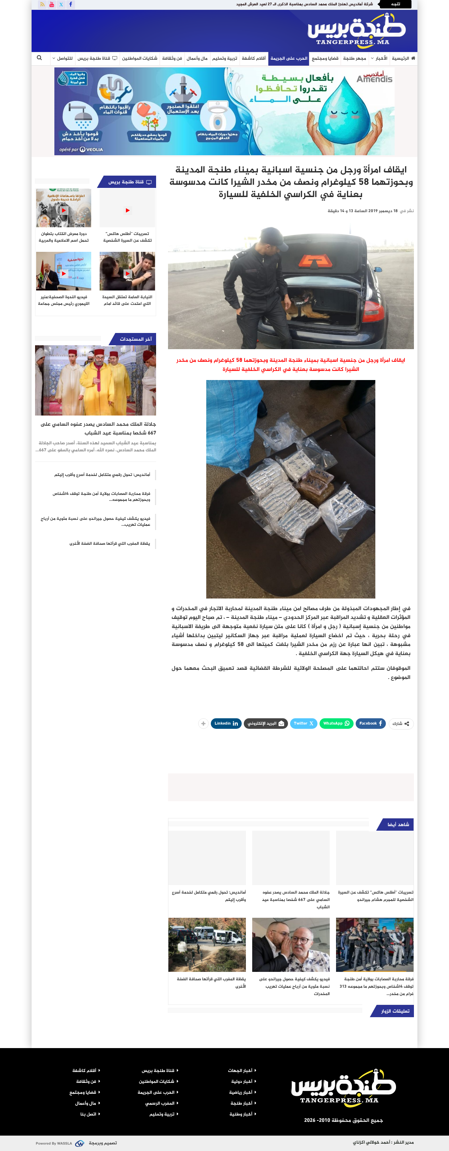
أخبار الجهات (240, 1071)
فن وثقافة (172, 59)
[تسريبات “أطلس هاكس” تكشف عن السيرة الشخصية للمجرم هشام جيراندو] (375, 858)
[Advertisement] (117, 29)
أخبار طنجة (241, 1103)
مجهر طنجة (354, 59)
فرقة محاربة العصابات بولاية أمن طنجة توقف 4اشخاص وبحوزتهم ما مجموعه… (101, 496)
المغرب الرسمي (159, 1103)
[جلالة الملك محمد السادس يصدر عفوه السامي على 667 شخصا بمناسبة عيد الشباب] (291, 858)
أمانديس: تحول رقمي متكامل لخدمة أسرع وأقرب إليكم (102, 474)
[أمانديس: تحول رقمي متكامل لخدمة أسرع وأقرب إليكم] (207, 858)
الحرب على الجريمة (288, 59)
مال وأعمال (197, 59)
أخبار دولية (241, 1082)
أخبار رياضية (240, 1093)
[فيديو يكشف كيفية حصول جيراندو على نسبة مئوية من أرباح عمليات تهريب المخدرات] (291, 945)
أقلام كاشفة (254, 59)
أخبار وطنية (240, 1114)
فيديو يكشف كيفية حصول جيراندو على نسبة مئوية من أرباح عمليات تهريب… (95, 521)
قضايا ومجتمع (325, 59)
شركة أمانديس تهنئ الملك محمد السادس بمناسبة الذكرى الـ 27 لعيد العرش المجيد (304, 4)
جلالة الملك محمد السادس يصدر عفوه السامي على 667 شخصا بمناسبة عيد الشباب (98, 429)
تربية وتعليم (224, 59)
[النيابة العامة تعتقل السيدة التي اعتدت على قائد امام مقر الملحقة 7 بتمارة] (127, 271)
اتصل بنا (88, 1114)
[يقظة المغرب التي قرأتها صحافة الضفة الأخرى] (207, 945)
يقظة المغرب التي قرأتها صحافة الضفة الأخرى (109, 543)
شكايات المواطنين (140, 59)
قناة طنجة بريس (94, 59)
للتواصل (65, 59)
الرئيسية (400, 59)
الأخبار (381, 59)
